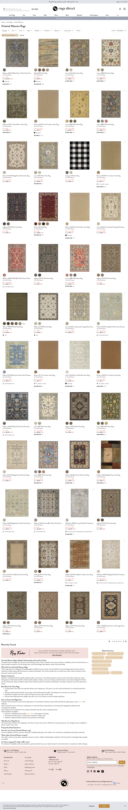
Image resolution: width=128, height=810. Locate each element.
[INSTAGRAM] (88, 771)
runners (80, 702)
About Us (6, 761)
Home (3, 22)
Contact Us (52, 757)
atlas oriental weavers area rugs (100, 669)
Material (37, 31)
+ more (23, 323)
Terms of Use (91, 767)
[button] (124, 9)
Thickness (46, 31)
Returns (6, 771)
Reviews (6, 764)
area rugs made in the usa (99, 654)
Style (45, 15)
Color (20, 31)
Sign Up (122, 762)
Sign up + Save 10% (122, 2)
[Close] (125, 806)
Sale (118, 15)
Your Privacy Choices (116, 784)
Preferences (92, 806)
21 (123, 641)
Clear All (22, 35)
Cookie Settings (29, 761)
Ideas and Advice (29, 764)
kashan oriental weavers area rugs (114, 657)
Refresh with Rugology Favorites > (64, 18)
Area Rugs (12, 15)
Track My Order (8, 757)
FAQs (5, 767)
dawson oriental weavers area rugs (101, 673)
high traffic (30, 713)
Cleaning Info (28, 771)
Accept (104, 806)
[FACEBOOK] (91, 771)
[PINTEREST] (95, 771)
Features (56, 31)
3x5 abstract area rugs (98, 657)
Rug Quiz (79, 15)
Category (4, 31)
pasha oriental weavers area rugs (115, 654)
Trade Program (94, 15)
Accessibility (28, 757)
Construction (67, 31)
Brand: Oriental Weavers (9, 35)
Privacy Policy (121, 765)
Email (57, 769)
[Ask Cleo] (35, 9)
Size (13, 31)
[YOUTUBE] (98, 771)
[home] (64, 10)
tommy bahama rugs (116, 673)
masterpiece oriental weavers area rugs (102, 661)
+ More (78, 31)
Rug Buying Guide (30, 767)
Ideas (107, 15)
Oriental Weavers (8, 75)
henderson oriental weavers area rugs (101, 665)
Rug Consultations (30, 774)
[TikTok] (102, 771)
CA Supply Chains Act (107, 784)
